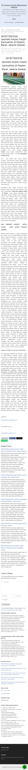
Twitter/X (20, 438)
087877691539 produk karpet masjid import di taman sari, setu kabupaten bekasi (12, 548)
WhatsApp (5, 440)
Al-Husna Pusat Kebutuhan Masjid (14, 6)
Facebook (13, 438)
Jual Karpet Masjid (19, 22)
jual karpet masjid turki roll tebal (13, 29)
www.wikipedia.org (6, 426)
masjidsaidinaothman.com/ (8, 433)
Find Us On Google (9, 22)
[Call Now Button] (25, 767)
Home (2, 29)
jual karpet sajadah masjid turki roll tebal (13, 52)
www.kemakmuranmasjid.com (9, 420)
